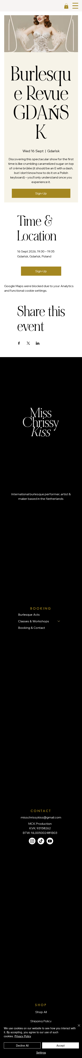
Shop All (41, 1012)
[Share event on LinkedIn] (37, 343)
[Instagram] (32, 841)
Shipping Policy (41, 1021)
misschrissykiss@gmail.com (41, 817)
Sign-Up (41, 193)
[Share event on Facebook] (19, 343)
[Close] (76, 1027)
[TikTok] (41, 841)
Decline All (22, 1045)
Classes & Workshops (33, 621)
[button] (66, 6)
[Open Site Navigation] (75, 6)
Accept (60, 1045)
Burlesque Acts (29, 614)
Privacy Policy (22, 1036)
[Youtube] (50, 841)
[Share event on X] (28, 343)
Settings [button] (41, 1052)
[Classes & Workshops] (59, 621)
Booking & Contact (31, 628)
